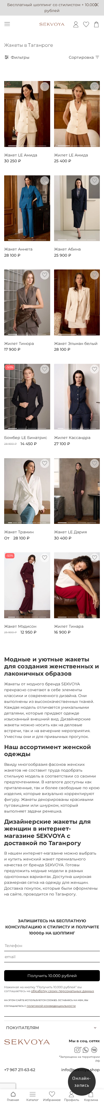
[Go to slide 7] (39, 520)
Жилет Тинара (68, 626)
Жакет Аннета (18, 249)
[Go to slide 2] (22, 144)
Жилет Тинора (19, 343)
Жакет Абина (67, 249)
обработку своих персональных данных (62, 991)
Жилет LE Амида (71, 155)
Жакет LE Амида (20, 155)
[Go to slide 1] (12, 143)
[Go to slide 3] (31, 144)
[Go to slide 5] (86, 426)
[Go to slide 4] (41, 144)
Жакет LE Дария (70, 532)
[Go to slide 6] (93, 426)
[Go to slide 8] (44, 520)
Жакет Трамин (19, 532)
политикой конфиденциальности (51, 1006)
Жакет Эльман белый (76, 343)
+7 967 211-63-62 (19, 1069)
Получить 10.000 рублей (52, 975)
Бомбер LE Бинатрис (25, 437)
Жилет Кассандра (72, 437)
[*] (77, 1050)
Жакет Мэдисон (20, 626)
